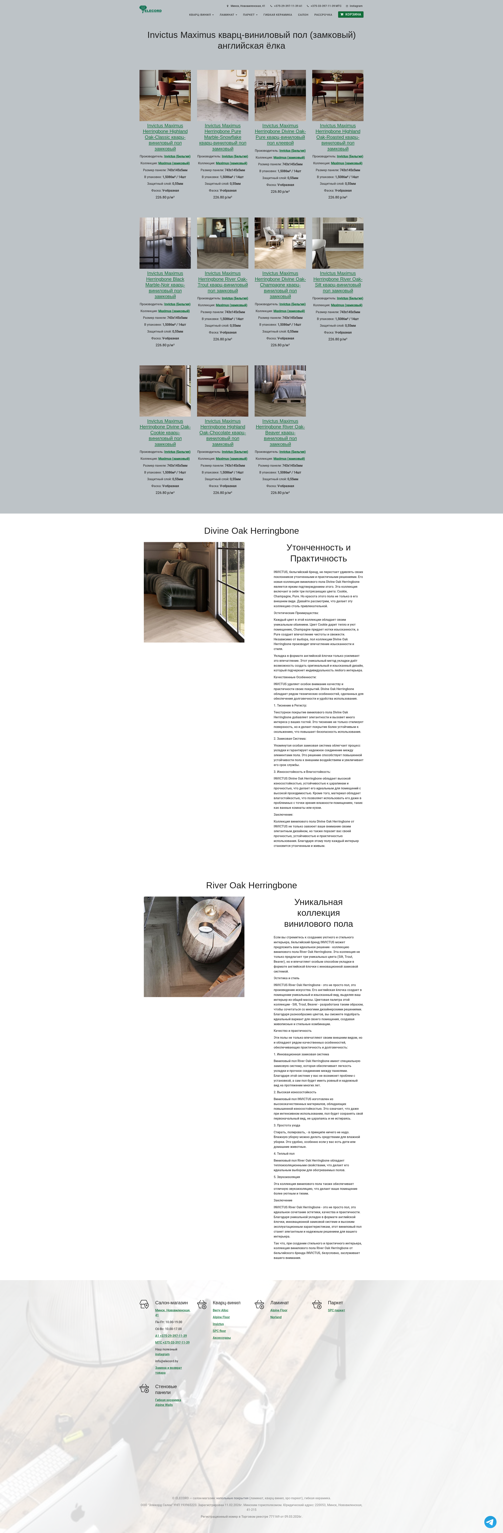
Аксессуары (222, 1338)
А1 (300, 5)
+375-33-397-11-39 (323, 5)
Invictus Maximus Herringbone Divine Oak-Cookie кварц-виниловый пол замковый (165, 432)
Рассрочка (323, 14)
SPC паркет (336, 1310)
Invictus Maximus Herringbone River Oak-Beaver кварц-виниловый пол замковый (280, 432)
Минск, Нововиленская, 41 (248, 5)
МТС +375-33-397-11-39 (172, 1342)
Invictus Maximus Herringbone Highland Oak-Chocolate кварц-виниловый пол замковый (222, 432)
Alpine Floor (221, 1317)
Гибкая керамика (277, 14)
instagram (356, 5)
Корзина (352, 14)
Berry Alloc (220, 1310)
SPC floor (219, 1331)
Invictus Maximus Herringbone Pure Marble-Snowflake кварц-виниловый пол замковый (222, 137)
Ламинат (227, 14)
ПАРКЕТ (249, 14)
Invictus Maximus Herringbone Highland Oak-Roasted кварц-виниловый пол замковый (338, 137)
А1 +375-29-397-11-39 (171, 1336)
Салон (303, 14)
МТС (338, 5)
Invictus (218, 1324)
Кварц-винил (200, 14)
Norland (276, 1317)
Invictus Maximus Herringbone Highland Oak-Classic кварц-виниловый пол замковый (165, 137)
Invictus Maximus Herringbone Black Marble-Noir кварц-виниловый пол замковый (165, 285)
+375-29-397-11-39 (286, 5)
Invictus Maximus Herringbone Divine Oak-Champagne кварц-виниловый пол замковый (280, 285)
